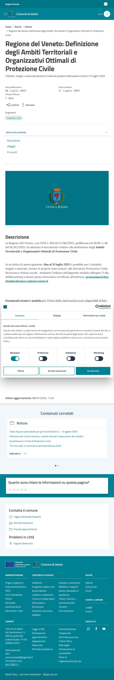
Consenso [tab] (19, 315)
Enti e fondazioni (13, 595)
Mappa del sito (50, 674)
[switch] (43, 358)
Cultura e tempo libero (43, 599)
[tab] (55, 465)
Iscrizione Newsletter (30, 674)
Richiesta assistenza (42, 649)
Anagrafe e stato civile (43, 587)
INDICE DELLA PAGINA (16, 132)
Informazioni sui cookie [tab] (94, 315)
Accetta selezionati (57, 371)
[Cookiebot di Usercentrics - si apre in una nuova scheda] (98, 307)
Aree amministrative (15, 587)
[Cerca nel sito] (107, 14)
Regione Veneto (12, 4)
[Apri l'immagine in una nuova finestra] (57, 198)
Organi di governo (14, 583)
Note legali (64, 645)
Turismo (63, 607)
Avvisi (89, 591)
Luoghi (89, 607)
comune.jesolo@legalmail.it (19, 657)
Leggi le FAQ (38, 629)
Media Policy (11, 674)
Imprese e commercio (69, 583)
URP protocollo (12, 650)
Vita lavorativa (66, 611)
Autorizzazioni (39, 591)
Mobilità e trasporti (68, 587)
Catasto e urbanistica (42, 595)
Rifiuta (21, 371)
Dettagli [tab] (57, 315)
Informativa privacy (68, 637)
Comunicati (91, 587)
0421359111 (12, 664)
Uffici (8, 591)
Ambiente (37, 583)
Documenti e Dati (14, 611)
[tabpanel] (57, 440)
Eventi (89, 611)
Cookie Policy (65, 641)
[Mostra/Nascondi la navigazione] (5, 14)
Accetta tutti (93, 371)
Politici (8, 599)
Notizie (89, 583)
